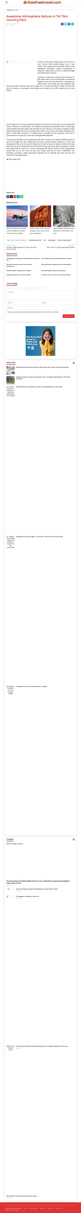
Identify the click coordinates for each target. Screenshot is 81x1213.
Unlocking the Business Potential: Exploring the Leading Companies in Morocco (42, 1046)
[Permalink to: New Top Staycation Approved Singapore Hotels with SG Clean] (11, 891)
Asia (7, 24)
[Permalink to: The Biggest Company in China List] (10, 969)
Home (26, 1208)
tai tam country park (64, 240)
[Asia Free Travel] (42, 2)
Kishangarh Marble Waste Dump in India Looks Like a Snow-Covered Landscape (42, 367)
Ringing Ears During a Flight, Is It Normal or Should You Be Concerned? (39, 536)
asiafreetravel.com (35, 240)
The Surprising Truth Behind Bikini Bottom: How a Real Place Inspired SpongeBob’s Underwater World (38, 882)
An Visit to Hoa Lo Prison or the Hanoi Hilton (56, 275)
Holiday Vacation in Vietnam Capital (18, 275)
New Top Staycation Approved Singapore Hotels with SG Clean (37, 889)
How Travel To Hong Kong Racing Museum (61, 246)
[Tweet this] (65, 24)
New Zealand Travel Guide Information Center (21, 1196)
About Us (59, 1208)
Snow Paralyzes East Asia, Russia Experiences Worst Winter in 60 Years (63, 230)
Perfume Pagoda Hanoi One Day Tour (53, 270)
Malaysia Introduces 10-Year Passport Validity (31, 686)
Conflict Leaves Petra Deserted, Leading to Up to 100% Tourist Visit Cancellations (40, 230)
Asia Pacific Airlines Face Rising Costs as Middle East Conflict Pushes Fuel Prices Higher (16, 230)
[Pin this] (14, 196)
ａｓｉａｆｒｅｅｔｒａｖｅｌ (17, 240)
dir (45, 240)
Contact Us (50, 1208)
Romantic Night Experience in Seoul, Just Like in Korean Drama (21, 247)
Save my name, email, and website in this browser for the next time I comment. (33, 312)
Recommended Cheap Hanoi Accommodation (56, 264)
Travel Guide (34, 1208)
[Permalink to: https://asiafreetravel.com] (74, 363)
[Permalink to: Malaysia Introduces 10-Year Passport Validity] (10, 759)
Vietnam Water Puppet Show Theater (18, 270)
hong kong (51, 240)
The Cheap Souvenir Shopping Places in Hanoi (56, 258)
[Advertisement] (40, 45)
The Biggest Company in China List (27, 896)
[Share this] (62, 24)
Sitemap (42, 1208)
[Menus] (6, 2)
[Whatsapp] (72, 24)
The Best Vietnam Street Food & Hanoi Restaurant (19, 265)
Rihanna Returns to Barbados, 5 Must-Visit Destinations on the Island (39, 387)
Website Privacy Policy (12, 1210)
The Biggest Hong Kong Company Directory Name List (23, 259)
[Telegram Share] (69, 24)
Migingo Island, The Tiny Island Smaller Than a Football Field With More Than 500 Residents (43, 378)
